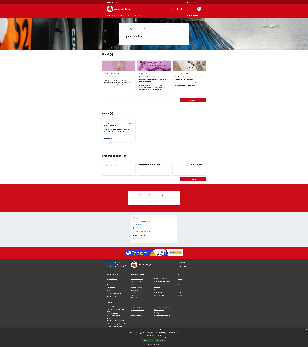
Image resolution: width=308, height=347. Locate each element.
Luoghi (180, 293)
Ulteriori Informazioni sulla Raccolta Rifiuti (189, 165)
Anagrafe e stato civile (137, 279)
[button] (154, 344)
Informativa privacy (159, 310)
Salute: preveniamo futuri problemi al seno (118, 77)
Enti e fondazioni (111, 288)
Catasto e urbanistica (136, 293)
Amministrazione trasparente (162, 307)
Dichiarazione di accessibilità (162, 316)
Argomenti (133, 29)
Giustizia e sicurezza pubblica (162, 281)
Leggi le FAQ (134, 313)
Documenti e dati (111, 296)
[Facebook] (177, 9)
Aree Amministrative (112, 282)
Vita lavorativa (135, 285)
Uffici (108, 285)
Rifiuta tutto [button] (160, 340)
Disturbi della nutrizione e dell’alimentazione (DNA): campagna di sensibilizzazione (152, 79)
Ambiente (157, 287)
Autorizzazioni (158, 293)
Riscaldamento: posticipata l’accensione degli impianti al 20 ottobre (188, 78)
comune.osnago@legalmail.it (118, 324)
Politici (109, 290)
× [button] (306, 329)
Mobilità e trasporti (136, 298)
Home (126, 29)
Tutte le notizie (193, 100)
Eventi (180, 295)
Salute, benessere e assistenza (162, 290)
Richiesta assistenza (136, 316)
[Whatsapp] (185, 9)
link (169, 337)
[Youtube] (181, 9)
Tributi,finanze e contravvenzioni (163, 284)
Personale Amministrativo (114, 293)
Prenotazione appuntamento (138, 307)
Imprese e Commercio (136, 288)
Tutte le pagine (193, 179)
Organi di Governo (112, 279)
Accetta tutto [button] (148, 340)
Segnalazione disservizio (137, 310)
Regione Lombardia (112, 2)
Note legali (157, 313)
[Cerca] (199, 9)
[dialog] (154, 337)
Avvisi (176, 73)
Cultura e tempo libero (137, 282)
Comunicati (181, 282)
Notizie (106, 73)
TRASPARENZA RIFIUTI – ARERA (150, 165)
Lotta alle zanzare (110, 165)
